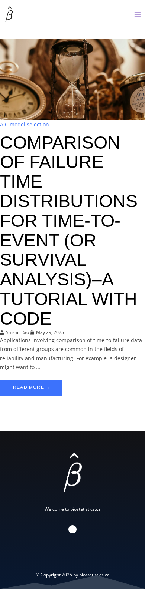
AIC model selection (24, 124)
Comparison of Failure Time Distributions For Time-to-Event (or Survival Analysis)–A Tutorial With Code (69, 230)
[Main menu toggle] (137, 14)
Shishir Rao (17, 332)
